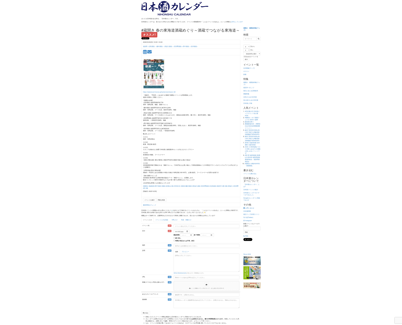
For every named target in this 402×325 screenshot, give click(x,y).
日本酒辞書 (247, 211)
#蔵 (226, 186)
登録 (246, 232)
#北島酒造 (212, 186)
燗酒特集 (246, 94)
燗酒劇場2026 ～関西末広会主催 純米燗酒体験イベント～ (252, 126)
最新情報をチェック (149, 205)
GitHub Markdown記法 (180, 273)
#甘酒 (176, 186)
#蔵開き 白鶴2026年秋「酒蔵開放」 (252, 164)
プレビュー (185, 251)
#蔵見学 (219, 186)
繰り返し (178, 238)
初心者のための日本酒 (250, 100)
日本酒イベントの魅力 (250, 189)
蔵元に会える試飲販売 (250, 91)
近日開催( (246, 68)
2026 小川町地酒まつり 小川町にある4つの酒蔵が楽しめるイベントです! (252, 150)
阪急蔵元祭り (249, 122)
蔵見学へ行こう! (248, 87)
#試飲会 (168, 186)
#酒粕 (163, 186)
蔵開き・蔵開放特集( (250, 28)
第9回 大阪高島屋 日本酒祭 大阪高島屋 (252, 144)
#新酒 (183, 186)
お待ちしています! (237, 22)
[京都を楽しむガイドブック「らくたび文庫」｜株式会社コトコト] (252, 285)
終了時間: (197, 235)
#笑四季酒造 (205, 186)
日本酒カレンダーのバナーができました (251, 194)
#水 (179, 186)
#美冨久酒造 (196, 186)
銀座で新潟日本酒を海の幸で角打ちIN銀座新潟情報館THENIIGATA (252, 132)
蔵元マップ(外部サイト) (251, 214)
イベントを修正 (149, 200)
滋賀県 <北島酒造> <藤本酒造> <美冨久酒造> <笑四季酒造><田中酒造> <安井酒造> (170, 46)
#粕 (172, 186)
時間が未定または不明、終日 (184, 241)
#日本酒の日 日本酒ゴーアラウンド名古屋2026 (252, 113)
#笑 (144, 188)
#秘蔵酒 (151, 186)
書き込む (146, 313)
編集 (176, 251)
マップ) (252, 68)
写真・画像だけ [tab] (186, 220)
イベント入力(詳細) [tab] (161, 220)
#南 (147, 188)
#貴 (223, 186)
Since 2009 (247, 254)
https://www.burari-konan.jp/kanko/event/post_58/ (159, 92)
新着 (244, 74)
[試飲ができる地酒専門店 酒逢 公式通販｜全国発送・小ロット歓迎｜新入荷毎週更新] (252, 260)
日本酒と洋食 (247, 103)
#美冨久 (230, 186)
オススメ (246, 71)
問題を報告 (161, 200)
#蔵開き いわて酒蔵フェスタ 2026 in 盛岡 (252, 118)
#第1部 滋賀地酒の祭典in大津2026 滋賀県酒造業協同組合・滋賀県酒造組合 (252, 158)
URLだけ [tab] (175, 220)
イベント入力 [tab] (147, 220)
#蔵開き (145, 186)
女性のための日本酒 (250, 97)
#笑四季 (235, 186)
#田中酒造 (157, 186)
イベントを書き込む (250, 173)
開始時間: (177, 235)
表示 (246, 59)
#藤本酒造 (188, 186)
